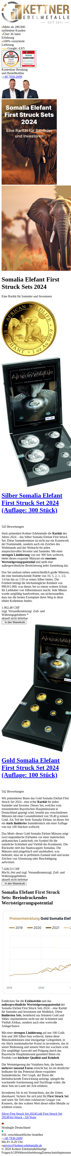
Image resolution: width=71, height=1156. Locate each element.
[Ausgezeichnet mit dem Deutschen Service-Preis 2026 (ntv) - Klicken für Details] (11, 59)
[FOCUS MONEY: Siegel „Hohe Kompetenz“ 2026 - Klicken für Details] (28, 59)
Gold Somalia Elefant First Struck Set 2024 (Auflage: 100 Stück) (31, 767)
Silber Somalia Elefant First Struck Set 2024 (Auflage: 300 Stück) (32, 503)
